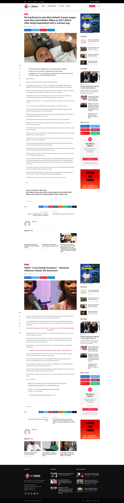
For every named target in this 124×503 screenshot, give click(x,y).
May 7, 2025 (53, 395)
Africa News (35, 1)
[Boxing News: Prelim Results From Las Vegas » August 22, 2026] (50, 238)
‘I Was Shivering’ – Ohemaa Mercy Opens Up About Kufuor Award (49, 454)
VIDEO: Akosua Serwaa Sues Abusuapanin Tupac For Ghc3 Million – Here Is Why (67, 454)
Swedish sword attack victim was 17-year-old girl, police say (89, 87)
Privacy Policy (90, 163)
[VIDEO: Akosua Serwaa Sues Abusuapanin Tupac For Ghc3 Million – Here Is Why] (68, 446)
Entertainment (52, 6)
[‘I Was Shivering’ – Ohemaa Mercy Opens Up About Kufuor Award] (50, 446)
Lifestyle (29, 1)
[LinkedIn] (19, 75)
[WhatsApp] (19, 82)
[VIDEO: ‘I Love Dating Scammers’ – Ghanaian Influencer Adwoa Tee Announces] (50, 295)
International (41, 1)
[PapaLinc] (31, 6)
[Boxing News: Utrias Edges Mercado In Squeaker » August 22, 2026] (32, 238)
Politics (61, 6)
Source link (29, 201)
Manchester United (61, 85)
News (43, 6)
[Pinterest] (19, 78)
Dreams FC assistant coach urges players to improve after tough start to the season (91, 482)
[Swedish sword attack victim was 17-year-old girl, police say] (90, 77)
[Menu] (25, 2)
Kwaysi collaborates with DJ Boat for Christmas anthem (90, 489)
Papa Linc (30, 26)
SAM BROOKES (31, 78)
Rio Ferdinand (29, 85)
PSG (32, 111)
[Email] (19, 85)
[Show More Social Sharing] (56, 30)
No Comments (41, 26)
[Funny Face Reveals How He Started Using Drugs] (32, 446)
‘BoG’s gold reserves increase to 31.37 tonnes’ (63, 214)
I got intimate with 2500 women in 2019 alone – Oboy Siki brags (91, 474)
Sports (68, 6)
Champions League (62, 109)
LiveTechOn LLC (38, 500)
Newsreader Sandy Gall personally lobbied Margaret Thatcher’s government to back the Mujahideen (93, 55)
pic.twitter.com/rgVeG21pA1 (35, 391)
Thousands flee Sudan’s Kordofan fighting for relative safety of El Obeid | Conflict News (93, 98)
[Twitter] (19, 72)
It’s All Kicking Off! (39, 73)
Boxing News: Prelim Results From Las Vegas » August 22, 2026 (50, 245)
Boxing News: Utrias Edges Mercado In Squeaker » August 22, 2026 (31, 246)
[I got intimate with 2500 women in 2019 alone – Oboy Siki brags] (80, 475)
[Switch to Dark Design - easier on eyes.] (97, 6)
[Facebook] (19, 69)
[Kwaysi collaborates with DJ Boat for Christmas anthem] (80, 490)
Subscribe (92, 6)
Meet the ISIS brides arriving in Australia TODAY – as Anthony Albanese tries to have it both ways (94, 62)
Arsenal (52, 109)
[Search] (99, 6)
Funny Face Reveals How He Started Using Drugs (30, 453)
